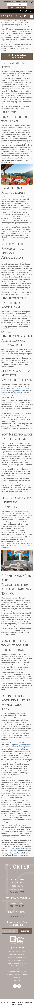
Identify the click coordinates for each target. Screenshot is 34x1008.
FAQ (17, 969)
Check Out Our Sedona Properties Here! (17, 56)
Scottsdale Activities (17, 955)
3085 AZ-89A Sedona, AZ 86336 (17, 903)
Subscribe (25, 931)
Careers (17, 980)
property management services (13, 391)
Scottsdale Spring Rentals (17, 957)
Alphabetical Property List (17, 972)
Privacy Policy (17, 1004)
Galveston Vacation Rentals (17, 974)
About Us (17, 977)
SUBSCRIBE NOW (17, 7)
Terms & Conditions (24, 1002)
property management (22, 745)
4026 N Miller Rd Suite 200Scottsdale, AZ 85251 (17, 888)
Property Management (17, 960)
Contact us (17, 851)
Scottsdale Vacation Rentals (17, 952)
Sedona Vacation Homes (17, 963)
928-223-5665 (17, 906)
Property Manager (26, 11)
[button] (17, 4)
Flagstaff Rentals (17, 966)
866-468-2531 (17, 892)
